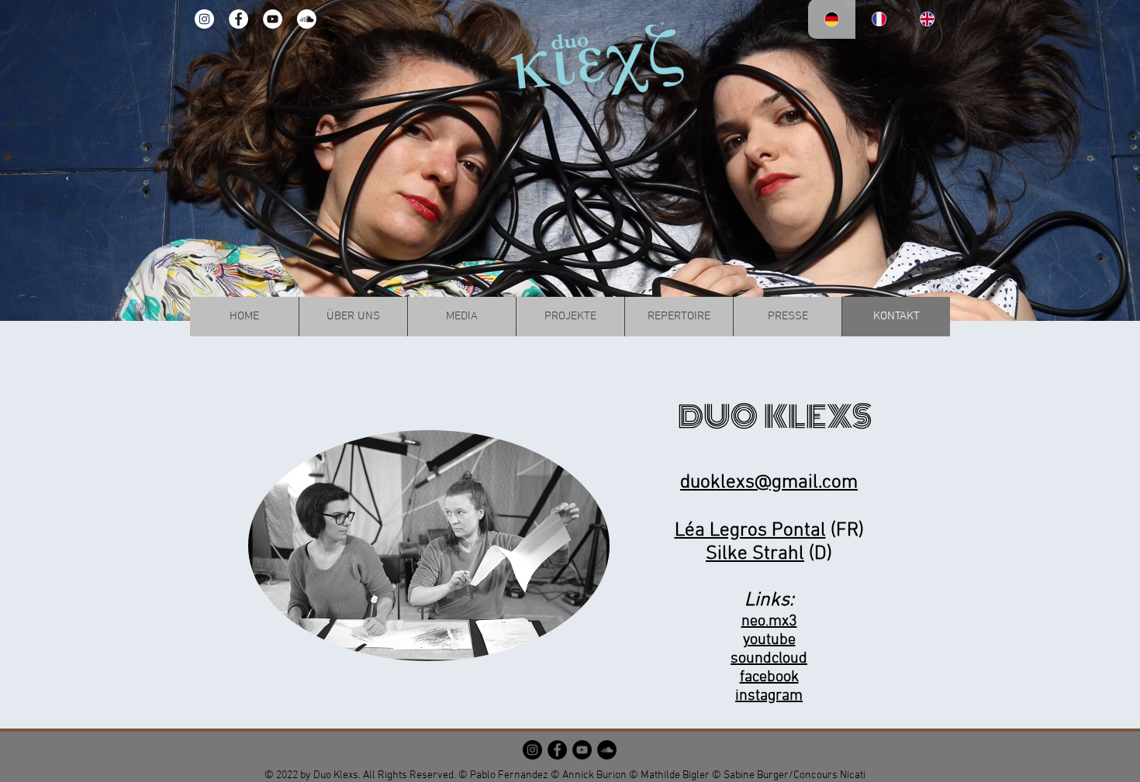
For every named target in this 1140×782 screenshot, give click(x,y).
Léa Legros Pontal (750, 531)
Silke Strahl (755, 554)
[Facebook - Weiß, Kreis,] (238, 19)
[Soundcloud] (306, 19)
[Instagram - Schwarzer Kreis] (532, 750)
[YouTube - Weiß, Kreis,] (272, 19)
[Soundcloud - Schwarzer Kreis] (607, 750)
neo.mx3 (769, 621)
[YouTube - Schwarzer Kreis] (582, 750)
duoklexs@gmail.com (769, 482)
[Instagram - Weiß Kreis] (204, 19)
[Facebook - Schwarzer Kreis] (557, 750)
